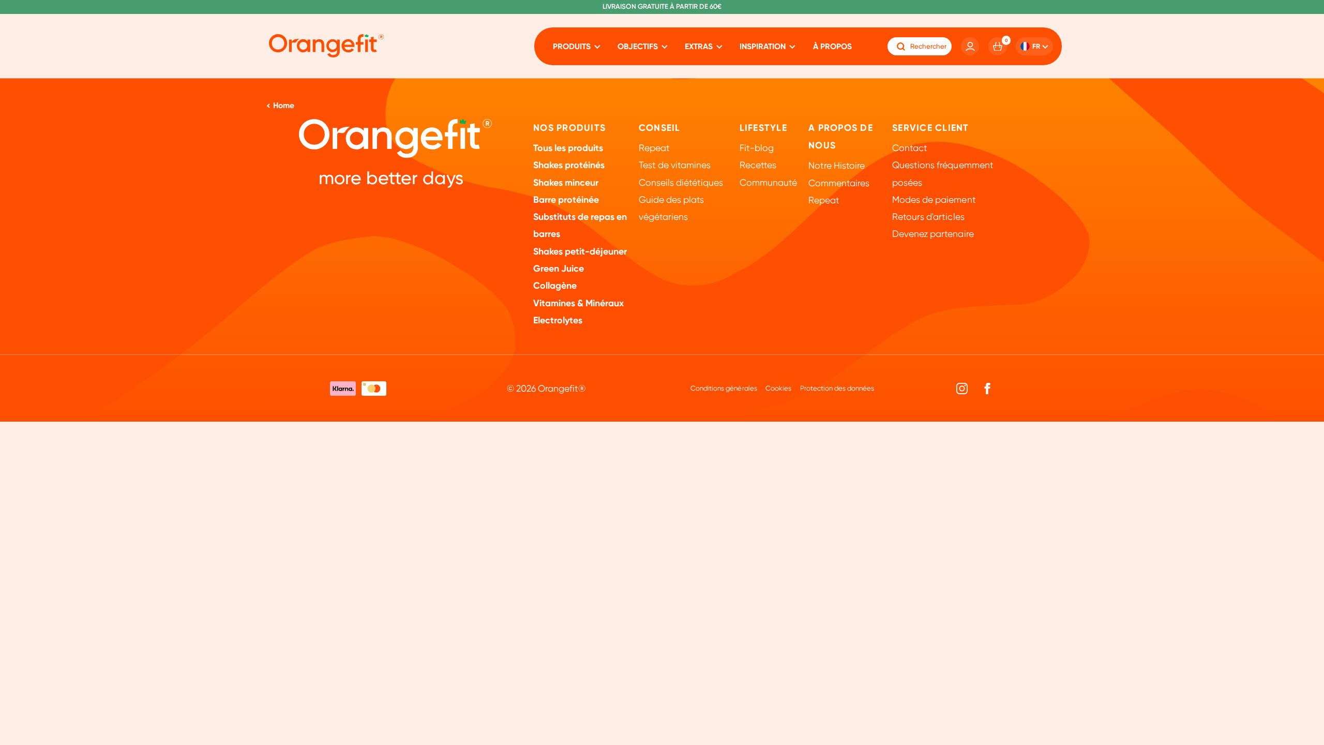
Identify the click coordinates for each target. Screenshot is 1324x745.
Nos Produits (569, 127)
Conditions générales (723, 388)
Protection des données (837, 388)
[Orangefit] (326, 45)
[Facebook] (987, 388)
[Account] (970, 46)
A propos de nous (840, 136)
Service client (930, 127)
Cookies (778, 388)
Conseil (660, 127)
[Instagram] (962, 388)
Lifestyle (763, 127)
